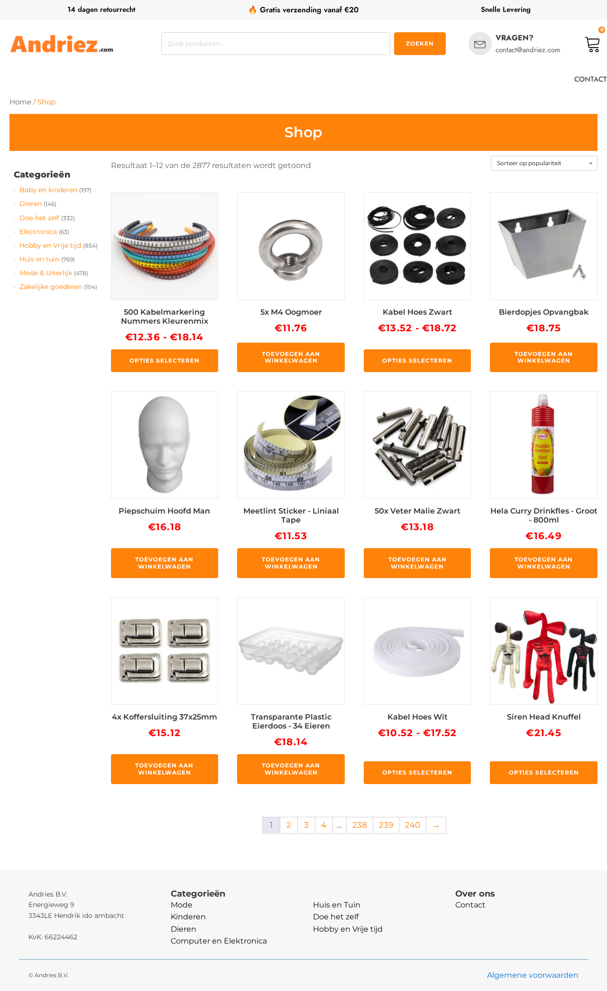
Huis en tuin (39, 259)
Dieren (30, 203)
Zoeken (420, 43)
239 (386, 825)
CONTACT (590, 79)
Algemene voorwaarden (533, 975)
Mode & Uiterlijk (45, 273)
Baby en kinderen (48, 190)
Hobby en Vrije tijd (50, 245)
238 (359, 825)
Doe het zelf (39, 218)
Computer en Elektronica (219, 940)
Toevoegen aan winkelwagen (291, 357)
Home (20, 102)
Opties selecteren (164, 360)
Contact (470, 904)
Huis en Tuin (336, 904)
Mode (182, 904)
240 (412, 825)
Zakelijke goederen (50, 286)
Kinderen (188, 916)
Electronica (38, 231)
